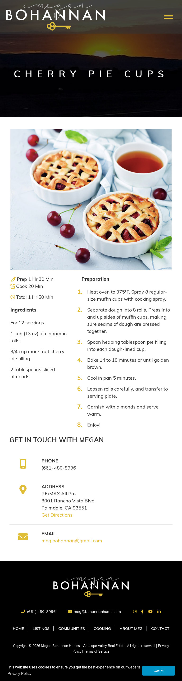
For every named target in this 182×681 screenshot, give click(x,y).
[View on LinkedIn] (159, 611)
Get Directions (57, 515)
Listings (41, 628)
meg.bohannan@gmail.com (71, 541)
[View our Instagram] (134, 611)
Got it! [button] (159, 671)
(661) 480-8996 (41, 611)
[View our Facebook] (142, 611)
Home (18, 628)
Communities (71, 628)
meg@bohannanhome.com (97, 611)
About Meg (131, 628)
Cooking (102, 628)
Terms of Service (96, 651)
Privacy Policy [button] (20, 674)
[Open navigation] (168, 17)
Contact (160, 628)
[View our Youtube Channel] (150, 611)
